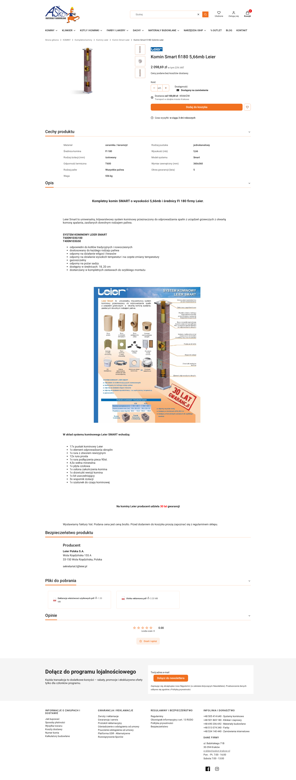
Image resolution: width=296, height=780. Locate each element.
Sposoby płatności (55, 722)
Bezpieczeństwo (159, 726)
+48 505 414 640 (212, 716)
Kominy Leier (102, 40)
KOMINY (67, 40)
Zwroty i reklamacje (108, 716)
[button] (205, 14)
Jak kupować (52, 719)
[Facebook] (208, 769)
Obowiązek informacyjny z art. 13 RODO (172, 719)
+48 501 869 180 (212, 720)
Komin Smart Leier (121, 40)
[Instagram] (217, 769)
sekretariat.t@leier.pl (75, 566)
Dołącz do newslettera (170, 678)
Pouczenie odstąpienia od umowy (116, 730)
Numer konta (52, 732)
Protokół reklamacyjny (110, 723)
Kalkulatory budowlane (57, 736)
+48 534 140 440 (212, 731)
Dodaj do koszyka (196, 107)
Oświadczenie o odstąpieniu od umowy (118, 726)
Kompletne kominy (83, 40)
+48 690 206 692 (212, 723)
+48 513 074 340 (212, 727)
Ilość (153, 82)
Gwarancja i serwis (108, 719)
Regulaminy (157, 716)
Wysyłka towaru (53, 725)
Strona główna (52, 40)
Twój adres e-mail (160, 672)
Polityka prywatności (162, 723)
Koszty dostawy (53, 729)
